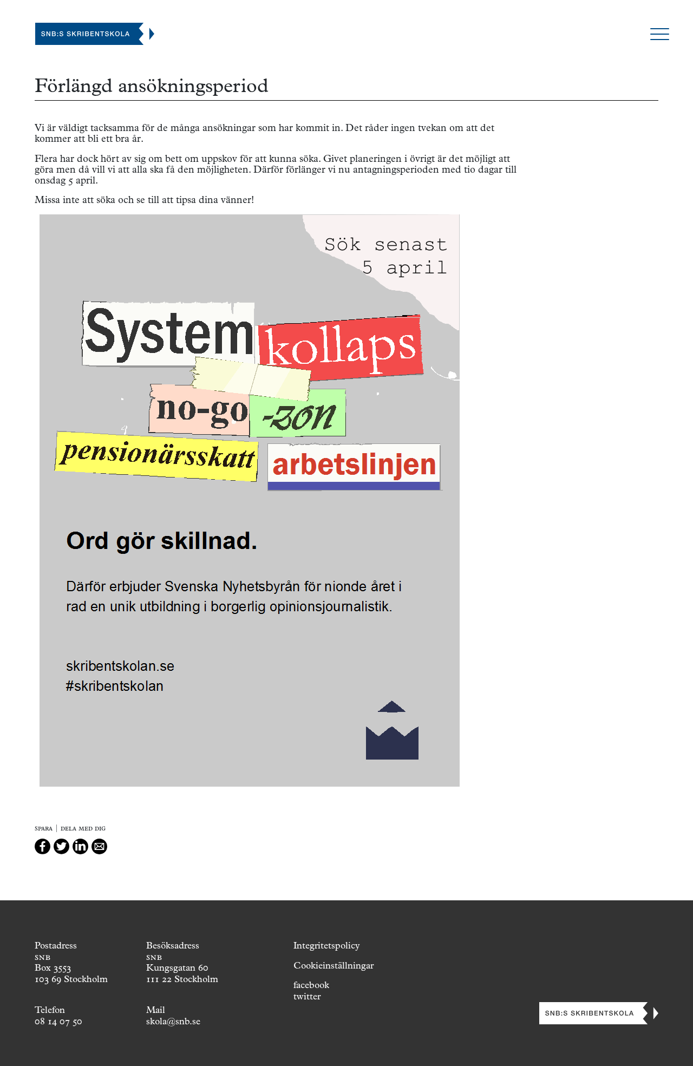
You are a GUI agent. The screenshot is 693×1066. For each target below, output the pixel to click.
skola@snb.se (173, 1021)
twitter (307, 996)
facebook (311, 984)
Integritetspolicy (326, 945)
